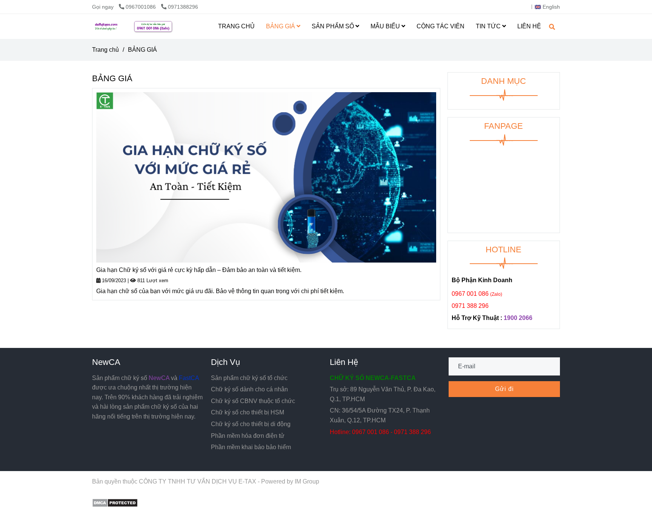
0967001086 (141, 7)
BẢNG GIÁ (281, 26)
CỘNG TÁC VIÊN (440, 26)
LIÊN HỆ (529, 26)
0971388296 (183, 7)
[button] (549, 7)
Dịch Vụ (225, 362)
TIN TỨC (489, 26)
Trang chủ (105, 49)
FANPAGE (503, 126)
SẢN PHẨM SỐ (333, 26)
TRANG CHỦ (236, 26)
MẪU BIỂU (386, 26)
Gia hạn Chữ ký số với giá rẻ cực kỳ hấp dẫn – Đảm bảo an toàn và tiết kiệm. (198, 270)
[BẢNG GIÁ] (146, 26)
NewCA (106, 362)
